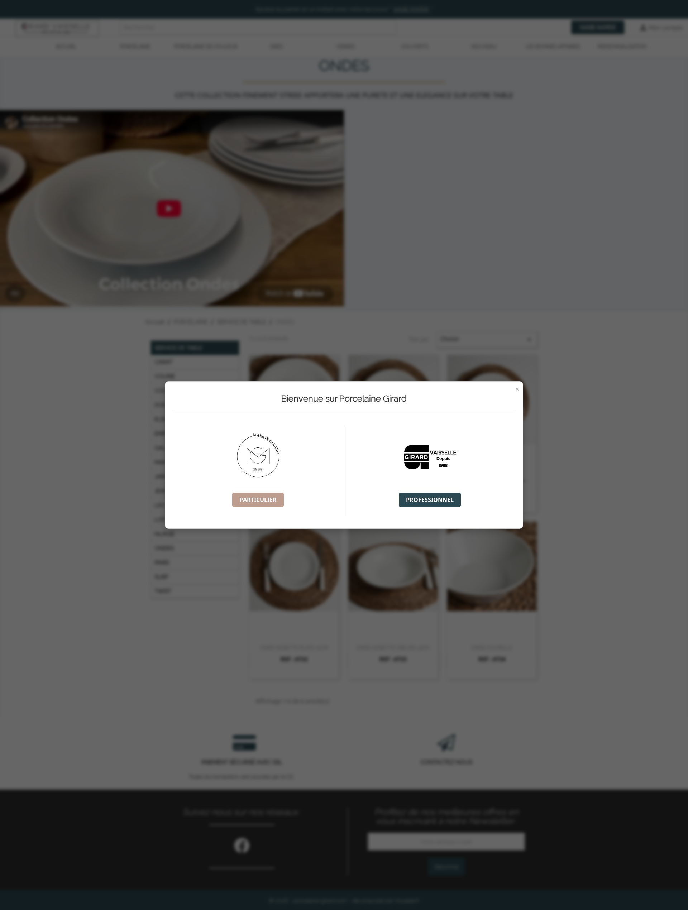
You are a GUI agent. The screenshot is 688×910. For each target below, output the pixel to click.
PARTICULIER (258, 500)
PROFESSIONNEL (430, 500)
